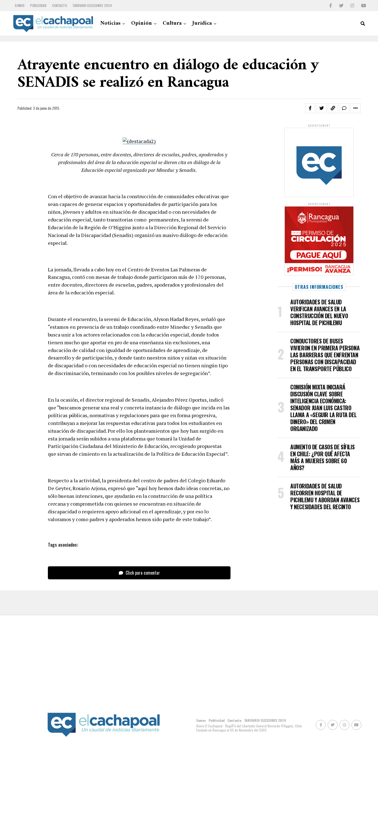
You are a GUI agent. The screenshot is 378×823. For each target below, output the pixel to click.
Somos (20, 5)
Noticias (110, 23)
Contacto (59, 5)
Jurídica (202, 23)
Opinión (141, 23)
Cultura (172, 23)
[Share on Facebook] (310, 108)
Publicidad (38, 5)
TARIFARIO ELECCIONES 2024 (92, 5)
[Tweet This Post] (322, 108)
